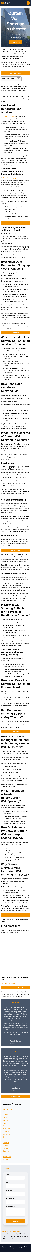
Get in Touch (15, 915)
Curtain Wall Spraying (9, 116)
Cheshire (6, 1131)
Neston (13, 983)
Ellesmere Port (5, 983)
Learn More (15, 731)
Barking (18, 983)
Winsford (6, 1120)
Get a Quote (14, 42)
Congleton (6, 1151)
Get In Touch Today (15, 73)
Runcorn (5, 1114)
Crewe (5, 1137)
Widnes (5, 1117)
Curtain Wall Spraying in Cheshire (13, 178)
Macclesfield (7, 1156)
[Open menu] (28, 3)
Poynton (5, 1159)
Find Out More (15, 550)
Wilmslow (6, 1154)
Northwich (6, 1123)
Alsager (5, 1148)
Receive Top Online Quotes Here (15, 987)
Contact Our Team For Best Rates (15, 223)
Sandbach (6, 1142)
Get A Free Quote (15, 1096)
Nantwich (6, 1126)
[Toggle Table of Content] (18, 78)
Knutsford (6, 1145)
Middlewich (6, 1128)
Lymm (5, 1140)
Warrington (6, 1134)
